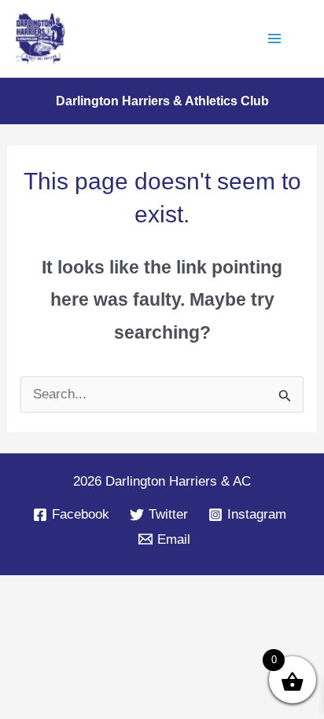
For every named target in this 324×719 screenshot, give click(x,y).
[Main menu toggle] (275, 38)
